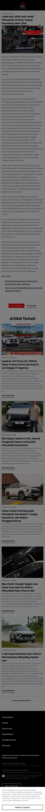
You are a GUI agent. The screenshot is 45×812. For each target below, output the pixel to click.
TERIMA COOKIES (22, 807)
